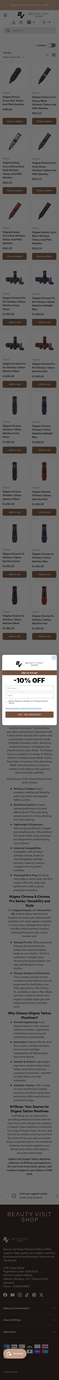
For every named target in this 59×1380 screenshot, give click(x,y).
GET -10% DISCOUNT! (29, 714)
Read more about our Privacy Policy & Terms (23, 708)
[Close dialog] (54, 657)
